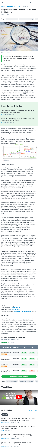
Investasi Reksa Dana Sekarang (19, 376)
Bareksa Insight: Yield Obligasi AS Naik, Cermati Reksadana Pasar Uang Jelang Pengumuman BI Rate (17, 435)
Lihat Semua (33, 387)
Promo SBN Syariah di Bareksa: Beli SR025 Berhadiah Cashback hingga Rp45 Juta (17, 119)
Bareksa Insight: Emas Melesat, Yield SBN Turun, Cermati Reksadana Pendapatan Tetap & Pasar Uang (18, 419)
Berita (3, 6)
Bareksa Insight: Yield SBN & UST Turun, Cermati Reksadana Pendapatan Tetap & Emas (16, 443)
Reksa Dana (5, 342)
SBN (12, 342)
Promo (3, 114)
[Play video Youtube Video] (19, 397)
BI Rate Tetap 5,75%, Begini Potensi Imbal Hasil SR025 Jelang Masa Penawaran (17, 427)
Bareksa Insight (5, 422)
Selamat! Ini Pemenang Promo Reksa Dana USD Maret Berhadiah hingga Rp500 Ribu (17, 111)
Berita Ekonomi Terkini (14, 6)
